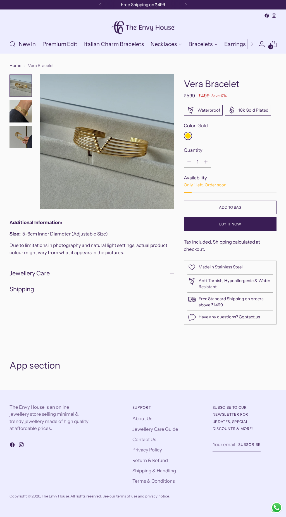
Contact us (249, 316)
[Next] (186, 4)
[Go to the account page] (261, 44)
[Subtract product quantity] (189, 161)
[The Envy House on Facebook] (266, 15)
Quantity (193, 150)
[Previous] (100, 4)
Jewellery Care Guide (155, 429)
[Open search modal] (12, 44)
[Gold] (188, 136)
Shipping (222, 242)
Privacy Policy (147, 450)
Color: (196, 125)
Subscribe (249, 444)
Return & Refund (150, 460)
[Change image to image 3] (20, 137)
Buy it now (230, 224)
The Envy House (55, 496)
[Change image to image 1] (20, 85)
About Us (142, 418)
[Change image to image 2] (20, 111)
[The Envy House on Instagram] (274, 15)
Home (15, 65)
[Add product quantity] (206, 161)
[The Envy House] (143, 27)
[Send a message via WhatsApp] (276, 507)
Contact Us (144, 439)
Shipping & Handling (154, 470)
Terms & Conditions (153, 481)
